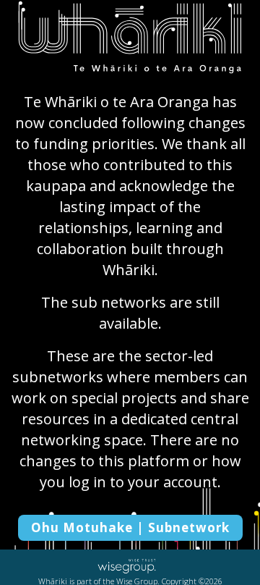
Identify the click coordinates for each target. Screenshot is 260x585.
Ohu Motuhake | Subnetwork (130, 527)
